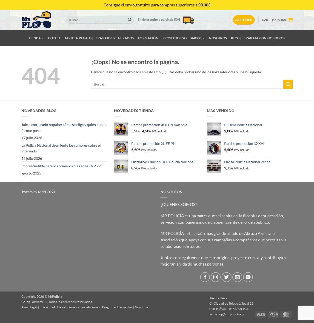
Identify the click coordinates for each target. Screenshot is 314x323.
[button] (244, 19)
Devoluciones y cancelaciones (78, 307)
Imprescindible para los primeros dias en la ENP (58, 166)
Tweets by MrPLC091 (38, 191)
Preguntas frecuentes (117, 307)
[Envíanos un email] (237, 277)
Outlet (54, 38)
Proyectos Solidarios (182, 38)
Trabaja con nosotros (264, 38)
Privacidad (47, 307)
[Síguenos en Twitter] (226, 277)
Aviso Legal (29, 307)
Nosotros (218, 38)
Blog (235, 38)
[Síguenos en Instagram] (216, 277)
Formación (148, 38)
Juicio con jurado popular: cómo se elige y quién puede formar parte (63, 127)
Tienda (35, 38)
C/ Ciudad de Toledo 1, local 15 (231, 303)
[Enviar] (130, 20)
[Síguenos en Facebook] (205, 277)
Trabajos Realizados (115, 38)
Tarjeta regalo (78, 38)
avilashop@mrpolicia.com (227, 314)
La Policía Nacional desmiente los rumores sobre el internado (61, 148)
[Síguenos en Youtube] (248, 277)
